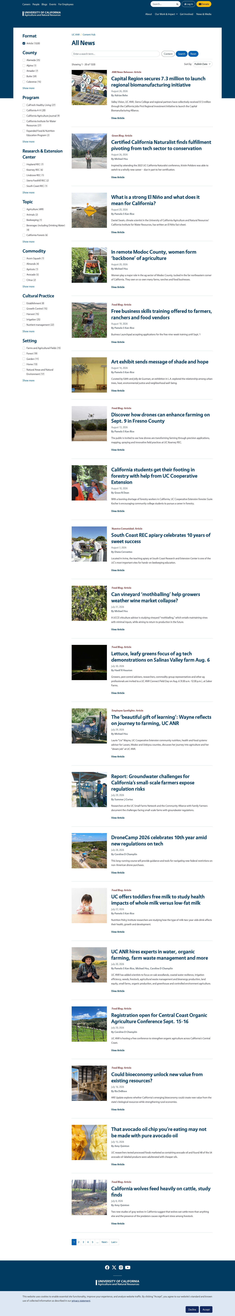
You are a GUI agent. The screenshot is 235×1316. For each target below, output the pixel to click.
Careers (26, 4)
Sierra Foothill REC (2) (38, 180)
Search (181, 53)
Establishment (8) (35, 303)
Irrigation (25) (34, 319)
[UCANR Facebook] (107, 1268)
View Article (117, 118)
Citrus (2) (31, 280)
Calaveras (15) (34, 81)
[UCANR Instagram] (120, 1268)
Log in (190, 4)
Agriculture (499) (35, 209)
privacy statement (81, 1300)
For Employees (65, 4)
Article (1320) (33, 43)
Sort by (188, 64)
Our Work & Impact (165, 14)
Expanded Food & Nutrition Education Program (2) (41, 133)
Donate (205, 4)
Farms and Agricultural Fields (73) (44, 348)
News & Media (203, 14)
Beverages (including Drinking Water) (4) (46, 227)
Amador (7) (32, 70)
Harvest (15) (33, 314)
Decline (192, 1309)
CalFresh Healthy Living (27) (41, 105)
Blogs (44, 4)
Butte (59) (32, 76)
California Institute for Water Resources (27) (41, 123)
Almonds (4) (33, 263)
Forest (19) (32, 353)
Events (52, 4)
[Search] (177, 4)
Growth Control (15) (37, 308)
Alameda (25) (33, 60)
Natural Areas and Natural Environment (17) (40, 372)
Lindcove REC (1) (35, 175)
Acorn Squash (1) (35, 258)
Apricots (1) (32, 269)
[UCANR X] (114, 1268)
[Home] (42, 14)
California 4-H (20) (36, 110)
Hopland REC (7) (35, 164)
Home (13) (32, 364)
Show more (28, 88)
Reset (193, 53)
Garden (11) (33, 358)
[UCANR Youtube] (127, 1268)
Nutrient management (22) (40, 324)
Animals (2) (32, 214)
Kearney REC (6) (35, 169)
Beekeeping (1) (34, 220)
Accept (206, 1309)
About (148, 14)
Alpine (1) (31, 65)
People (36, 4)
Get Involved (186, 14)
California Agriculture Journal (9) (43, 115)
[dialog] (117, 1303)
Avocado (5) (33, 274)
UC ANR (76, 34)
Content (168, 53)
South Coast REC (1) (37, 186)
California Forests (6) (37, 235)
